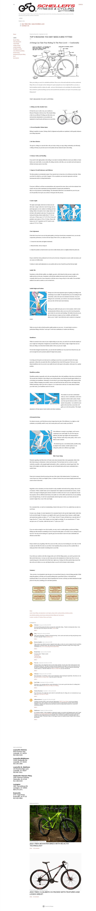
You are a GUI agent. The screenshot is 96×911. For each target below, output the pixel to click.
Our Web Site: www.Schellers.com (33, 24)
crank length (16, 43)
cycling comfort (16, 45)
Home (20, 18)
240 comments (36, 848)
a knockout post (37, 656)
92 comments (36, 896)
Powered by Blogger (49, 906)
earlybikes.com (49, 636)
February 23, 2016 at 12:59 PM (43, 633)
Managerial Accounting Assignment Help (43, 713)
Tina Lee (36, 662)
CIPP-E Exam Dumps (64, 701)
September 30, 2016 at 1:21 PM (45, 662)
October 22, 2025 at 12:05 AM (46, 710)
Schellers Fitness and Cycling (45, 617)
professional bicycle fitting (19, 54)
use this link (36, 655)
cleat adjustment (17, 41)
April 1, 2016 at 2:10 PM (47, 642)
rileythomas (37, 710)
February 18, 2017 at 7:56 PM (45, 673)
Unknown (36, 625)
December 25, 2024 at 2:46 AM (48, 699)
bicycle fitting (16, 40)
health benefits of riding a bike (41, 677)
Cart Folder (37, 682)
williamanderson (38, 699)
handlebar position (17, 49)
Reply (35, 630)
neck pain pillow (37, 657)
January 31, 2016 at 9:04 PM (45, 625)
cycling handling (17, 47)
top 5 (14, 56)
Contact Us (25, 26)
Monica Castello (38, 642)
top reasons (16, 58)
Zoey (35, 633)
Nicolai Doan (37, 651)
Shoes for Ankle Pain (56, 668)
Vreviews (54, 628)
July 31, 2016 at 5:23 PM (46, 651)
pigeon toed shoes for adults (42, 694)
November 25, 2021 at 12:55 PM (46, 682)
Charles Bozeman (38, 690)
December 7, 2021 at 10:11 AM (49, 690)
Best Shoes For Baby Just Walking (51, 685)
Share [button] (14, 34)
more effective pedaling (18, 50)
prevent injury (16, 52)
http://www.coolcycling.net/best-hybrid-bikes (49, 646)
